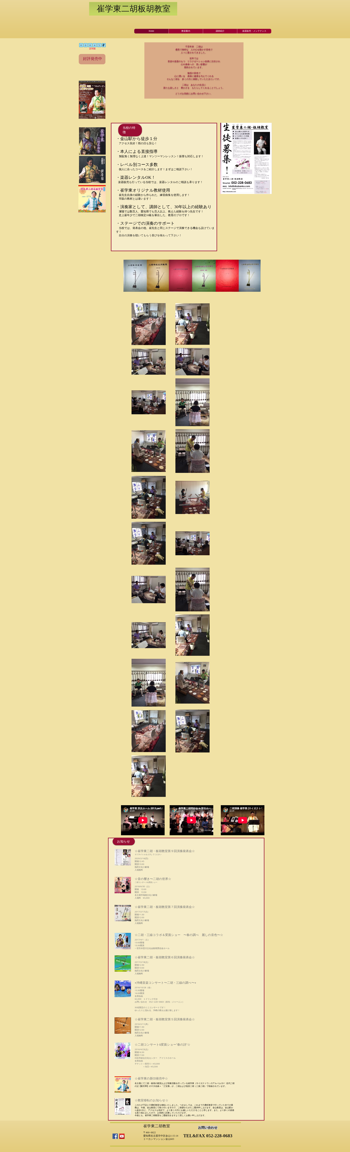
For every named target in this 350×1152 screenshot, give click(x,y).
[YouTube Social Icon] (122, 1136)
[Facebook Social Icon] (115, 1136)
